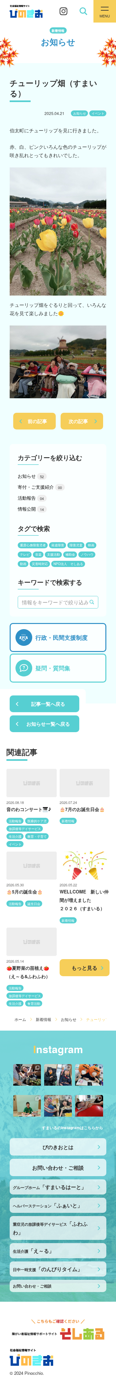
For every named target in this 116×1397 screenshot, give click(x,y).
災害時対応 (40, 564)
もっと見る (84, 967)
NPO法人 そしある (68, 564)
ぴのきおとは (58, 1147)
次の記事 (78, 421)
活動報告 (31, 498)
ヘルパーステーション (47, 1205)
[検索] (91, 602)
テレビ (25, 554)
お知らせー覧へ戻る (48, 723)
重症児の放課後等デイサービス (50, 1228)
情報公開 (31, 508)
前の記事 (37, 421)
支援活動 (53, 554)
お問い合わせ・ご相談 (58, 1167)
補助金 (70, 554)
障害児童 (76, 545)
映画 (91, 545)
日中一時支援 (47, 1269)
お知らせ (79, 113)
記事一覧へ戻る (48, 703)
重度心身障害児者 (33, 545)
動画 (23, 564)
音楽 (38, 554)
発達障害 (57, 545)
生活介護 (33, 1250)
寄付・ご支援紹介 (40, 487)
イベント (98, 113)
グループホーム (49, 1187)
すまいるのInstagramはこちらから (72, 1127)
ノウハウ (87, 554)
